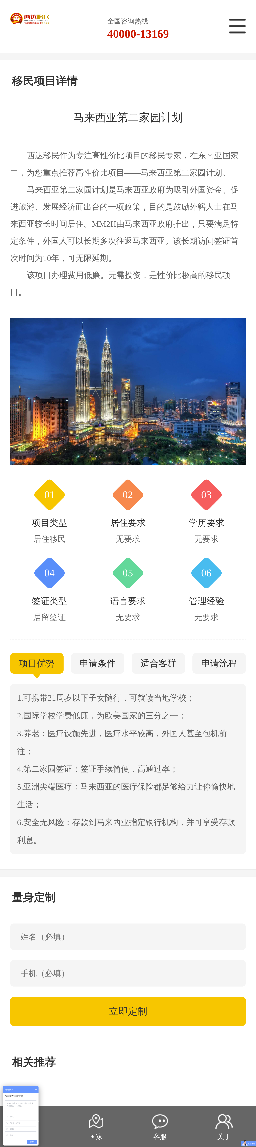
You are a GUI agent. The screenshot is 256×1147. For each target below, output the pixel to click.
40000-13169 (138, 34)
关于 (224, 1136)
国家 (96, 1136)
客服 (160, 1136)
